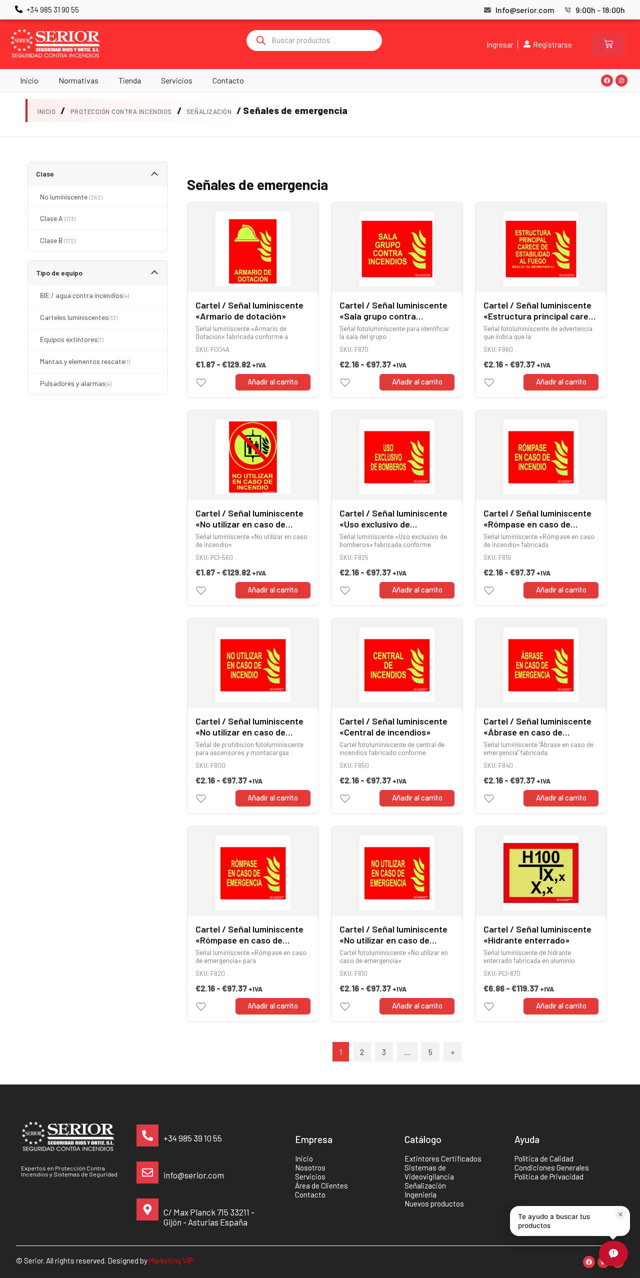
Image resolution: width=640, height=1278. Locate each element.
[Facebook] (607, 80)
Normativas (78, 80)
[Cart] (608, 44)
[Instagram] (622, 80)
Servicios (176, 80)
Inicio (29, 80)
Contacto (228, 80)
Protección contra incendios (121, 112)
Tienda (129, 80)
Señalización (209, 112)
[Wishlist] (201, 382)
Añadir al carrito (273, 381)
